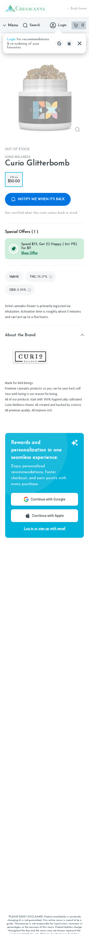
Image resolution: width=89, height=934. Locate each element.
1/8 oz (14, 179)
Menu (13, 25)
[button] (44, 43)
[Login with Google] (59, 43)
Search (35, 25)
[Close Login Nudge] (79, 43)
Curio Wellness (17, 157)
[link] (14, 276)
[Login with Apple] (69, 43)
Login (62, 25)
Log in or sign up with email (44, 529)
